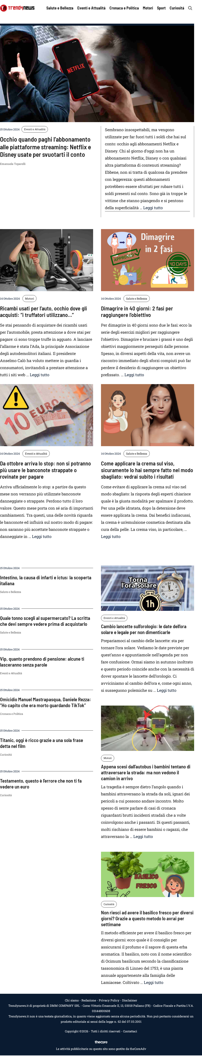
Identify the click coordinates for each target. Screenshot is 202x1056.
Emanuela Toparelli (12, 164)
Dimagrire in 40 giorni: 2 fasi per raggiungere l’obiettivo (137, 311)
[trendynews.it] (17, 8)
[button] (190, 8)
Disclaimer (129, 1000)
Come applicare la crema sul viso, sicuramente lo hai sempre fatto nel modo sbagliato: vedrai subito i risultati (147, 470)
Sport (161, 8)
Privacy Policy (109, 1000)
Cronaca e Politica (124, 8)
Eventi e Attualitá (91, 8)
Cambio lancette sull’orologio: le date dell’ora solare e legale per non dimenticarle (143, 629)
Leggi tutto (153, 207)
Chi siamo (72, 1000)
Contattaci (130, 1031)
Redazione (88, 1000)
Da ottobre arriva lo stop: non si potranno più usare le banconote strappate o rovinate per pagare (45, 470)
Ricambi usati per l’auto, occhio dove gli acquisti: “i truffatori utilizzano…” (43, 311)
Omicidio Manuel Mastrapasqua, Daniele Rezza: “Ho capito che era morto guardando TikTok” (45, 702)
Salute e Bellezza (59, 8)
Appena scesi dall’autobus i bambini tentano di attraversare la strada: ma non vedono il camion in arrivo (145, 772)
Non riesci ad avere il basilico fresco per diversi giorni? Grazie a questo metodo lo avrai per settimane (147, 918)
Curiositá (177, 8)
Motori (148, 8)
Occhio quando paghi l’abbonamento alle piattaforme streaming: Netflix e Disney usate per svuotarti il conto (45, 146)
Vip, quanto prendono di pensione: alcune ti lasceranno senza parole (42, 662)
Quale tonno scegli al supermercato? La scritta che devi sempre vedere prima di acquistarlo (45, 621)
